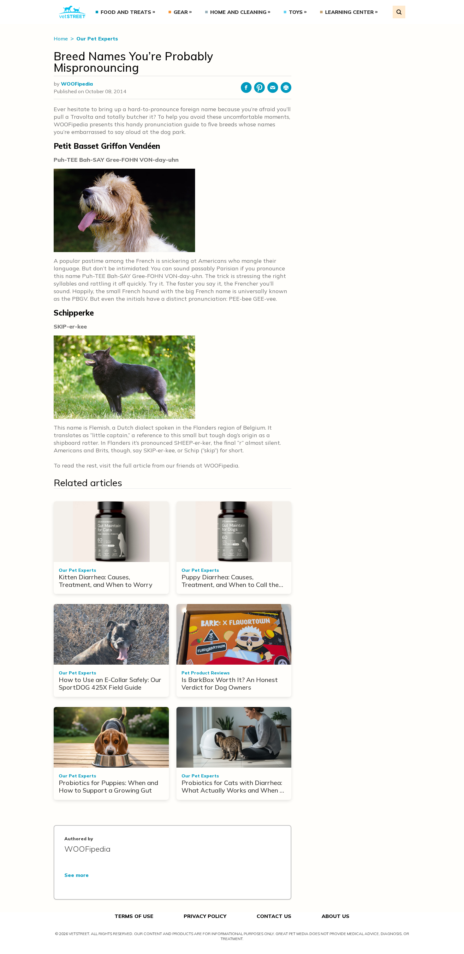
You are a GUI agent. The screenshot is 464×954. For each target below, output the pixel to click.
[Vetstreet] (72, 12)
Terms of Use (134, 916)
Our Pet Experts (97, 38)
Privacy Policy (205, 916)
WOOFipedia (77, 84)
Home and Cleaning (238, 12)
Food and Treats (126, 12)
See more (76, 875)
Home (61, 38)
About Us (335, 916)
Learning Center (349, 12)
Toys (296, 12)
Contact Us (274, 916)
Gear (181, 12)
